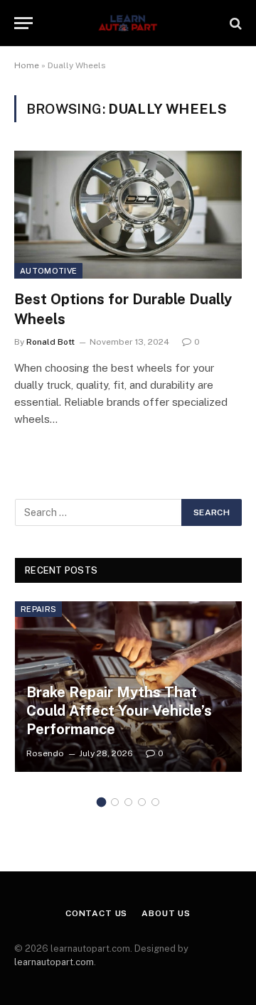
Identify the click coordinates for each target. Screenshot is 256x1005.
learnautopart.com (54, 962)
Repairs (38, 609)
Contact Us (96, 913)
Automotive (48, 271)
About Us (166, 913)
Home (26, 65)
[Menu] (23, 23)
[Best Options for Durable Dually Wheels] (128, 215)
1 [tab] (101, 802)
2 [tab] (115, 802)
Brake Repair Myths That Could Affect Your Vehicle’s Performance (119, 710)
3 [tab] (128, 802)
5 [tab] (155, 802)
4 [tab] (142, 802)
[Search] (234, 23)
